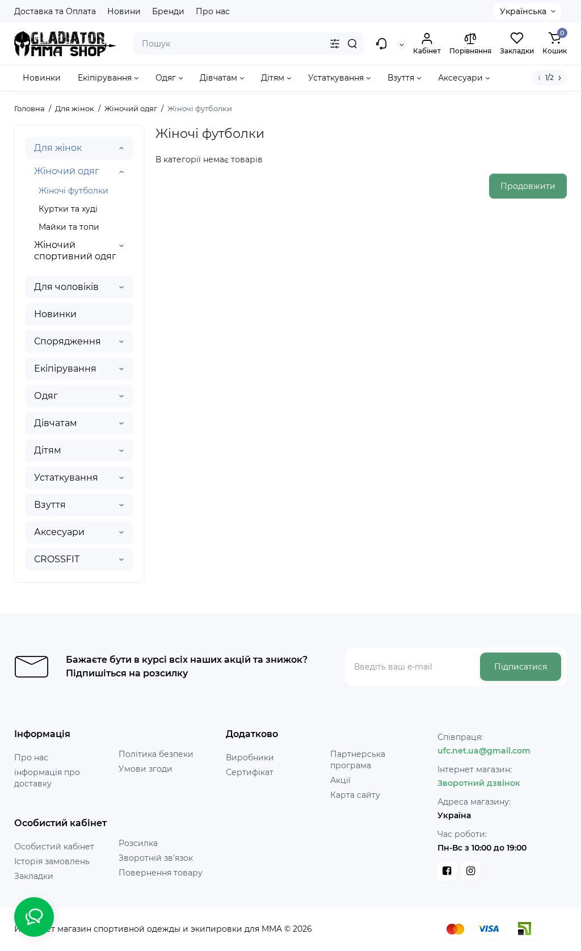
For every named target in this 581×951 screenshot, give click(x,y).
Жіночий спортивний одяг (75, 250)
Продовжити (527, 186)
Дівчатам (55, 423)
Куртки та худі (68, 209)
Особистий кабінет (54, 846)
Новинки (55, 314)
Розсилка (138, 843)
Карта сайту (355, 795)
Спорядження (67, 341)
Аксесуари (59, 532)
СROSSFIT (56, 559)
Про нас (213, 11)
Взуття (50, 504)
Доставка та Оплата (55, 11)
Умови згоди (145, 769)
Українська (523, 11)
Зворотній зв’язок (156, 858)
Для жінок (58, 147)
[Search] (352, 44)
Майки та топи (69, 227)
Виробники (250, 757)
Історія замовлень (52, 861)
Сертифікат (249, 772)
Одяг (46, 395)
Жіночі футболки (73, 191)
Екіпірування (65, 368)
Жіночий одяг (66, 171)
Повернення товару (161, 873)
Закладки (33, 876)
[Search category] (335, 44)
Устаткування (66, 477)
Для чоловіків (66, 286)
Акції (340, 780)
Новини (124, 11)
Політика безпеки (156, 754)
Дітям (47, 450)
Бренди (168, 11)
